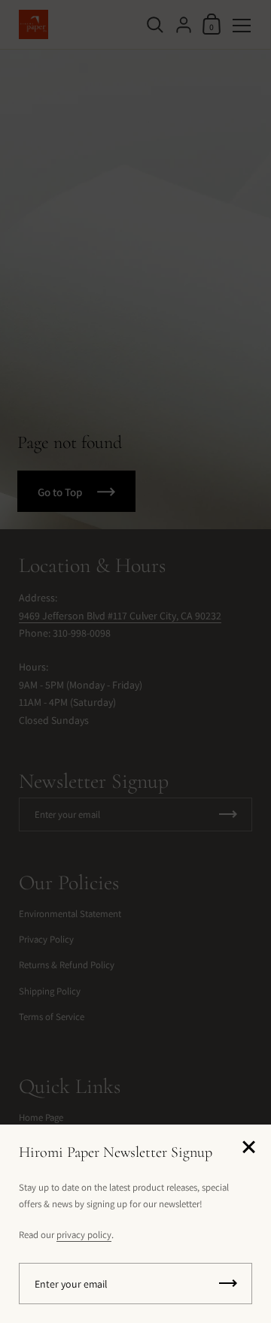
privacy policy (83, 1234)
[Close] (248, 1148)
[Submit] (228, 1283)
